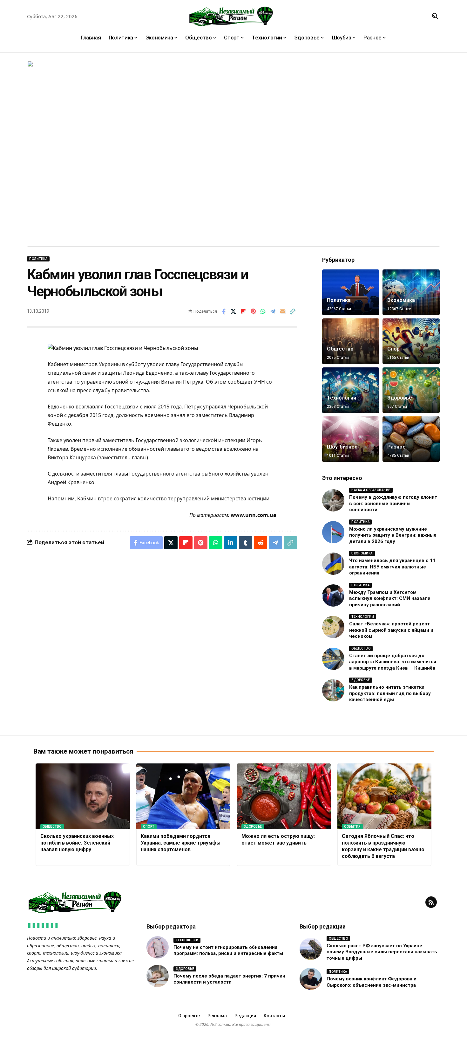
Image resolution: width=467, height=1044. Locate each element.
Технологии (341, 398)
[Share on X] (233, 311)
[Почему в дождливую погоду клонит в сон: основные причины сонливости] (333, 500)
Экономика (401, 300)
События (352, 826)
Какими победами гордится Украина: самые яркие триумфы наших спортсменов (180, 843)
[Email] (282, 311)
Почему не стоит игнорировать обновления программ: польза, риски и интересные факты (228, 950)
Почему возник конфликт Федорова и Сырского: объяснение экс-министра (371, 982)
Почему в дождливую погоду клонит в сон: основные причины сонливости (393, 503)
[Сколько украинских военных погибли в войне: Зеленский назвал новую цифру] (83, 796)
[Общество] (350, 341)
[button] (435, 16)
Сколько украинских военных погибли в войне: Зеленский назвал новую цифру (77, 843)
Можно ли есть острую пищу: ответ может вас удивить (278, 839)
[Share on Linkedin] (230, 542)
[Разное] (411, 439)
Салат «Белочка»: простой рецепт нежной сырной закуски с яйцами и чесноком (391, 630)
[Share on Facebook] (223, 311)
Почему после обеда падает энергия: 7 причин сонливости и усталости (229, 979)
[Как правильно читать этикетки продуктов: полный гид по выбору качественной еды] (333, 690)
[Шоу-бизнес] (350, 439)
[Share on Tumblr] (245, 542)
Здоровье (399, 398)
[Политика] (350, 292)
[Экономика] (411, 292)
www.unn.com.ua (253, 515)
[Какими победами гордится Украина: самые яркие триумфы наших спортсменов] (183, 796)
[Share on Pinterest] (253, 311)
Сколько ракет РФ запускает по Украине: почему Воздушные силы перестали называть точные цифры (382, 952)
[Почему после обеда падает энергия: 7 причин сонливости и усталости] (157, 976)
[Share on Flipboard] (243, 311)
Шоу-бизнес (342, 447)
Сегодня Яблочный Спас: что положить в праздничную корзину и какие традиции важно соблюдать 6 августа (383, 846)
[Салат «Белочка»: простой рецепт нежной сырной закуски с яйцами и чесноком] (333, 627)
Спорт (395, 349)
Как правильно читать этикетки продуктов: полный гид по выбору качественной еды (390, 693)
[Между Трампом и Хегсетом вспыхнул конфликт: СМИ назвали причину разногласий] (333, 595)
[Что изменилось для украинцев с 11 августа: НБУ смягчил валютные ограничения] (333, 564)
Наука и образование (370, 490)
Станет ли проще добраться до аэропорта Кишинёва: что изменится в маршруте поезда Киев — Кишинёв (392, 662)
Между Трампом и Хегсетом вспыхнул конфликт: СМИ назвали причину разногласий (389, 598)
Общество (340, 349)
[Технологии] (350, 390)
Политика (38, 259)
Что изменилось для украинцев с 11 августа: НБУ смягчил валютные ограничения (392, 567)
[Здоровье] (411, 390)
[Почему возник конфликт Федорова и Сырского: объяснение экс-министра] (311, 979)
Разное (396, 447)
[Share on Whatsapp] (263, 311)
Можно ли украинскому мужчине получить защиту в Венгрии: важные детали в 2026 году (393, 535)
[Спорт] (411, 341)
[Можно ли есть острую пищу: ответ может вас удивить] (284, 796)
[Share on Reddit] (260, 542)
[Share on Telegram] (272, 311)
